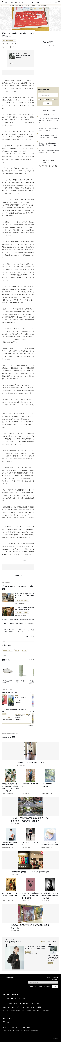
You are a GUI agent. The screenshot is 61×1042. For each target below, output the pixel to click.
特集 (12, 2)
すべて (39, 45)
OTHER (56, 99)
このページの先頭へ (9, 977)
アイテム (12, 1027)
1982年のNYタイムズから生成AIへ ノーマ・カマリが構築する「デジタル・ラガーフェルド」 (19, 631)
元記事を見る (18, 575)
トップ (2, 5)
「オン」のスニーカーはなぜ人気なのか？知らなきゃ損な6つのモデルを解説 (49, 120)
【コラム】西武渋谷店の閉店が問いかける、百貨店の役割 (18, 624)
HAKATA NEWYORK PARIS (18, 5)
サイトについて (6, 1010)
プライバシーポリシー (36, 1010)
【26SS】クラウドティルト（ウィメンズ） (7, 681)
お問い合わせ (46, 1010)
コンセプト (30, 1027)
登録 (48, 103)
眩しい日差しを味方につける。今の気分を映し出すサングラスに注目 (49, 151)
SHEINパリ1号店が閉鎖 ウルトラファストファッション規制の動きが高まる (24, 595)
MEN (41, 99)
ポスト (7, 5)
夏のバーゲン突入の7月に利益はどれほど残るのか (37, 5)
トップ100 (44, 2)
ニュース (7, 2)
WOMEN (48, 99)
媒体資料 (18, 1010)
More (50, 2)
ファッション (47, 114)
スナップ (39, 1003)
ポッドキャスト (31, 1007)
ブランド (5, 1027)
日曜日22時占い (23, 1003)
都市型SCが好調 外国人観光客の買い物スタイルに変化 (19, 619)
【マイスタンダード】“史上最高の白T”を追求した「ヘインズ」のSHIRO (48, 136)
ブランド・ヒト (30, 2)
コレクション (6, 1007)
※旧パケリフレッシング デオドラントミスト (21, 681)
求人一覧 (13, 692)
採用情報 (13, 1010)
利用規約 (29, 1010)
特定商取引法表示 (34, 1030)
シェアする (13, 46)
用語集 (39, 1007)
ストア (23, 2)
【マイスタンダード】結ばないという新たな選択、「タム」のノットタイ (49, 144)
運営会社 (23, 1010)
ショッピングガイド (7, 1030)
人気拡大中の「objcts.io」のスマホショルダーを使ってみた (48, 129)
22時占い (38, 2)
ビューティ (17, 2)
